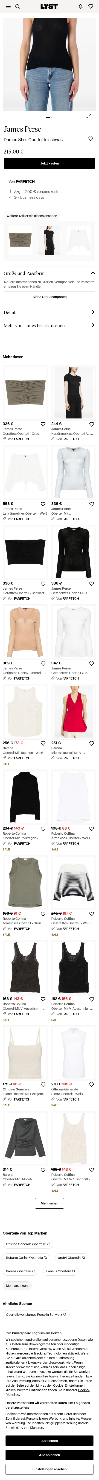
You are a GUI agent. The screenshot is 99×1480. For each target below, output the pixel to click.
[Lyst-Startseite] (49, 6)
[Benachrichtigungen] (80, 6)
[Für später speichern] (90, 138)
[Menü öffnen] (8, 6)
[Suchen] (17, 6)
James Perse (22, 129)
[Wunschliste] (90, 6)
